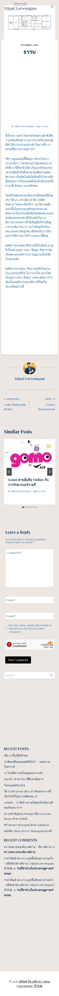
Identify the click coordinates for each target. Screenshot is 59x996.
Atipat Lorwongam (23, 126)
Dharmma (26, 45)
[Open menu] (52, 6)
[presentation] (29, 456)
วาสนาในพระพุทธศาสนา (15, 404)
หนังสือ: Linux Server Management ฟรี (28, 831)
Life (36, 45)
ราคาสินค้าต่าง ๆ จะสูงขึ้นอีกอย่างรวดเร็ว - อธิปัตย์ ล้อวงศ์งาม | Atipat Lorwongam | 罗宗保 (29, 863)
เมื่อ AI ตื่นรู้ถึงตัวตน (16, 755)
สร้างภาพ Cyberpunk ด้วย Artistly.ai (26, 825)
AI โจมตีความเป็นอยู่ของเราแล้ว (23, 773)
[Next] (49, 472)
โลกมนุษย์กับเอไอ (14, 785)
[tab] (23, 507)
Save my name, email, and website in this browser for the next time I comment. (30, 628)
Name (11, 600)
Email (11, 616)
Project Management (46, 404)
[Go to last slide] (9, 472)
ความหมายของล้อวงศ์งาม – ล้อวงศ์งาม (27, 847)
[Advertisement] (29, 85)
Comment (14, 552)
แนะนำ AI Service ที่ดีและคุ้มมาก (24, 779)
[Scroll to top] (50, 957)
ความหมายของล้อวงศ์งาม (19, 852)
